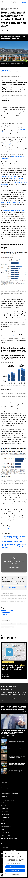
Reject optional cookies (15, 866)
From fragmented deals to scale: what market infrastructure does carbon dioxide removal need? (13, 732)
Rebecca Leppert (5, 70)
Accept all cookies (15, 870)
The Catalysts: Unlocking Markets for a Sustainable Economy (16, 757)
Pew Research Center (10, 38)
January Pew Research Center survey (13, 210)
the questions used (15, 523)
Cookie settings (15, 874)
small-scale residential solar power (14, 336)
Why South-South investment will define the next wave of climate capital (16, 764)
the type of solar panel (17, 178)
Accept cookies (14, 567)
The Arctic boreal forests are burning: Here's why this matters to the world (16, 772)
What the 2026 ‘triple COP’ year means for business (16, 749)
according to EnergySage (8, 176)
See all (24, 711)
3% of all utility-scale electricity (10, 202)
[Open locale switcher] (2, 875)
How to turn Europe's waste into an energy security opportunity (16, 742)
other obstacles (15, 134)
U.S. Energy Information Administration (15, 144)
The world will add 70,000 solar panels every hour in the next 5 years (14, 537)
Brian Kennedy (5, 75)
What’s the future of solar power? (12, 541)
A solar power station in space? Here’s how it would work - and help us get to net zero (14, 546)
